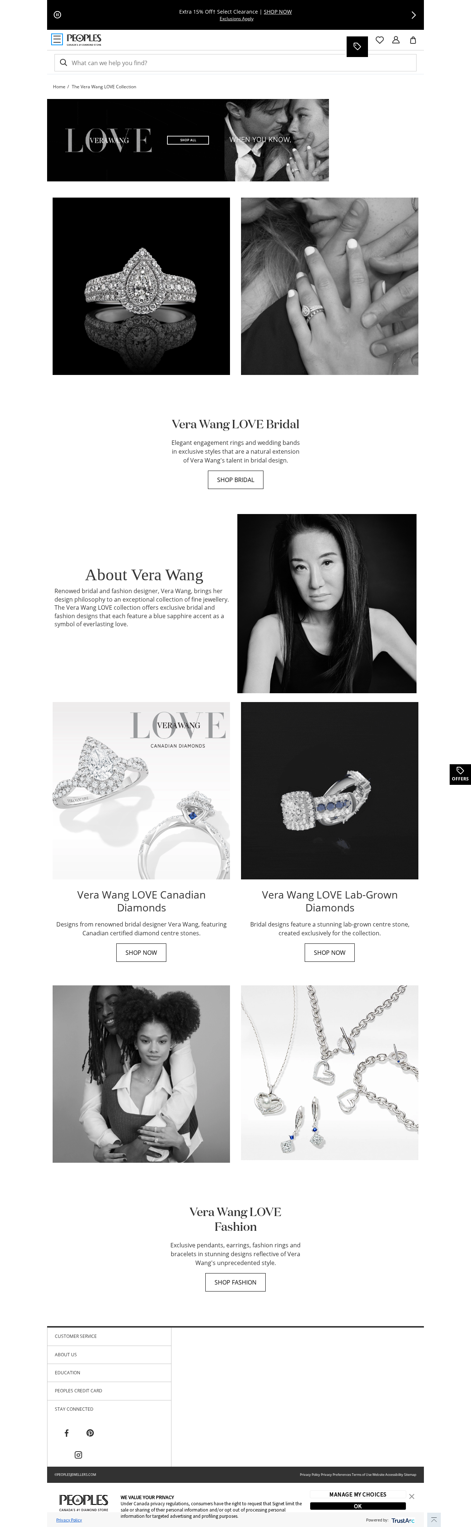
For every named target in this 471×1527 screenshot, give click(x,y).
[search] (63, 62)
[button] (413, 15)
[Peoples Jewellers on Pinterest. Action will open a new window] (90, 1433)
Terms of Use (362, 1474)
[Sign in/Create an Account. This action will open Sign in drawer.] (396, 40)
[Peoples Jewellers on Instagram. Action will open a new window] (78, 1455)
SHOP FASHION (235, 1282)
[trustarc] (402, 1520)
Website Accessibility (387, 1474)
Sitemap (410, 1474)
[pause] (57, 15)
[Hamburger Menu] (57, 39)
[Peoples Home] (84, 40)
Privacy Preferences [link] (336, 1474)
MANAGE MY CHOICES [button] (357, 1494)
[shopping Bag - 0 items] (416, 43)
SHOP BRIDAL (235, 480)
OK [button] (358, 1506)
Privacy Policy (310, 1474)
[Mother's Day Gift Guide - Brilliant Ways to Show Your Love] (188, 139)
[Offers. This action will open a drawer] (357, 47)
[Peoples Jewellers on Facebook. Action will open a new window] (67, 1433)
